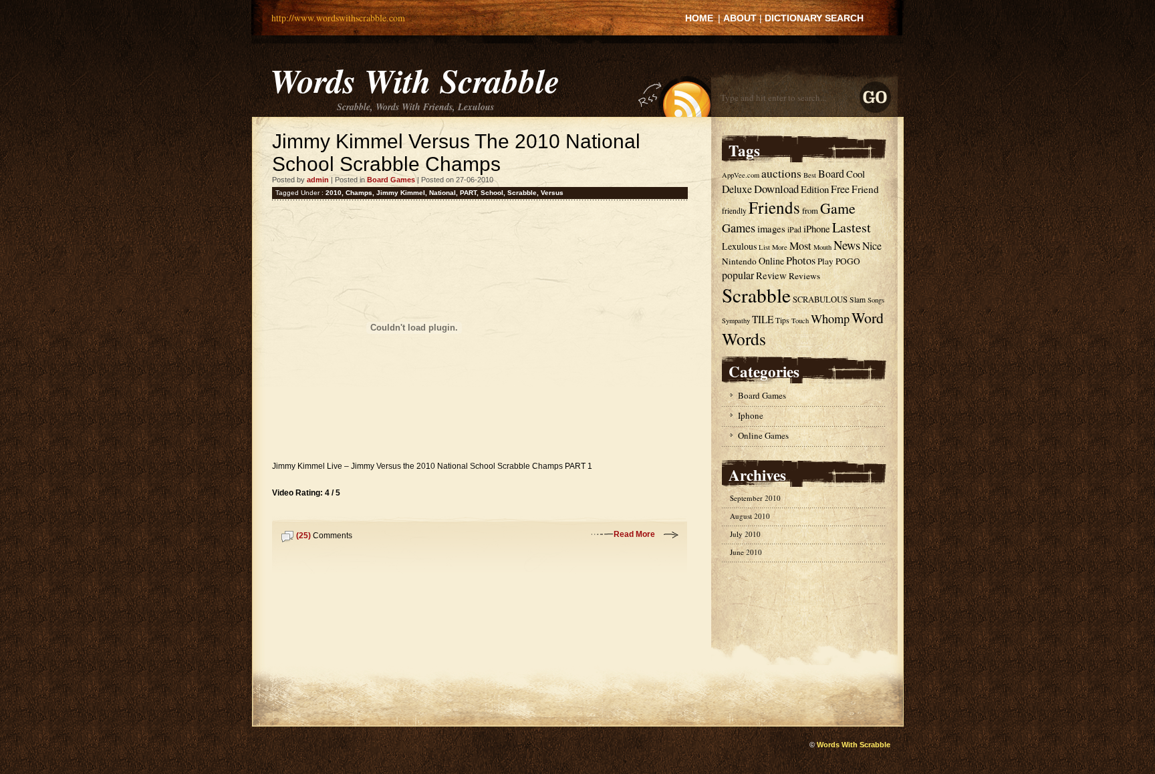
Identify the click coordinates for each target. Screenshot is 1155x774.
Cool (855, 173)
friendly (734, 211)
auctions (781, 173)
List (764, 247)
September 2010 (755, 498)
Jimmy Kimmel (400, 192)
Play (825, 261)
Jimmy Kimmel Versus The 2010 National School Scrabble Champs (456, 152)
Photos (800, 260)
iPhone (816, 228)
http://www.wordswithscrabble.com (338, 17)
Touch (800, 320)
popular (738, 275)
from (810, 210)
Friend (865, 189)
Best (809, 175)
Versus (552, 192)
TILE (762, 319)
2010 (334, 192)
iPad (794, 229)
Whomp (830, 319)
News (846, 244)
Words (744, 338)
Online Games (763, 435)
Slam (858, 300)
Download (776, 188)
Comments (324, 535)
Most (800, 245)
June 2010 (746, 552)
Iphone (750, 415)
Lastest (851, 227)
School (492, 192)
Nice (872, 245)
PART (468, 192)
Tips (782, 320)
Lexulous (739, 246)
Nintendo (739, 261)
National (442, 192)
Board (831, 173)
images (771, 228)
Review (771, 275)
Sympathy (736, 320)
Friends (774, 207)
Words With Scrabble (414, 80)
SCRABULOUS (820, 299)
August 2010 (750, 516)
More (779, 247)
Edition (815, 189)
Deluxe (737, 189)
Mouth (822, 247)
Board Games (391, 180)
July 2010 (745, 534)
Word (868, 317)
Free (840, 189)
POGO (848, 261)
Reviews (804, 276)
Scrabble (522, 192)
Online (771, 260)
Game (838, 208)
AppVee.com (740, 175)
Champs (359, 192)
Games (738, 228)
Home (699, 18)
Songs (876, 300)
